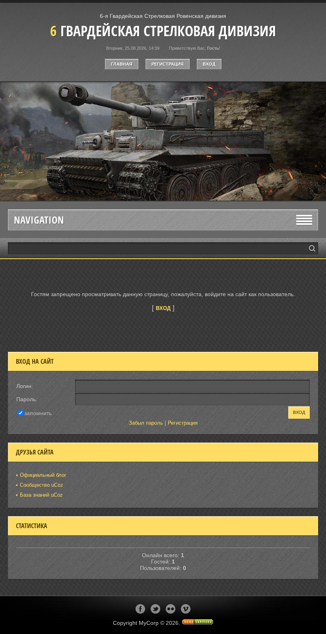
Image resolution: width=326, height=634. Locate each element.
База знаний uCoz (41, 495)
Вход (209, 64)
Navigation (39, 220)
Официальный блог (43, 475)
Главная (121, 64)
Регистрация (167, 64)
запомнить (38, 413)
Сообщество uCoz (41, 485)
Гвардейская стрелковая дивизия (163, 31)
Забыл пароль (146, 423)
